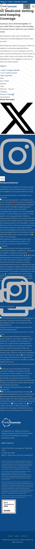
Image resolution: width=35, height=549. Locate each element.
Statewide (8, 75)
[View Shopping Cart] (26, 6)
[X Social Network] (17, 133)
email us (16, 467)
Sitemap (10, 536)
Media (17, 536)
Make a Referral (7, 443)
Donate (24, 2)
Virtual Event (5, 97)
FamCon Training (6, 94)
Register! (3, 66)
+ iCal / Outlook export (8, 73)
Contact (24, 536)
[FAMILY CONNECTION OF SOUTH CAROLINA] (9, 6)
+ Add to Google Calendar (10, 70)
